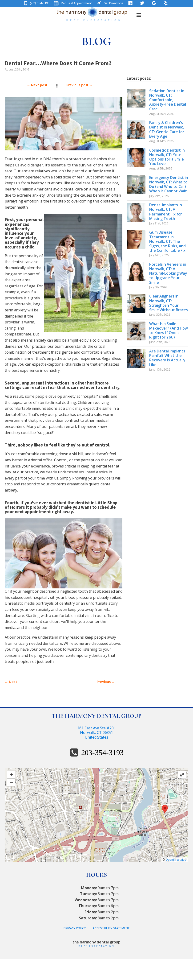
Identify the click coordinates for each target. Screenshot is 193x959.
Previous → (106, 681)
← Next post (37, 85)
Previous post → (79, 85)
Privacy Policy (75, 928)
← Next (11, 681)
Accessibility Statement (111, 928)
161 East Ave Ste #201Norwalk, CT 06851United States (96, 733)
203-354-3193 (102, 752)
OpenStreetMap (175, 860)
